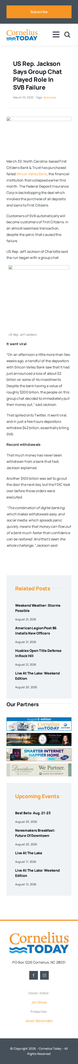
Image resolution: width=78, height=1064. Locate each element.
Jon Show (39, 1002)
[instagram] (44, 975)
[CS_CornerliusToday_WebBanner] (39, 734)
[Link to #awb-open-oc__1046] (67, 35)
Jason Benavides (39, 1020)
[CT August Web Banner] (39, 719)
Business (50, 97)
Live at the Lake (28, 853)
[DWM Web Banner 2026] (39, 765)
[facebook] (33, 975)
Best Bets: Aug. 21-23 (32, 813)
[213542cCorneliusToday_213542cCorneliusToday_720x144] (39, 750)
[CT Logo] (21, 30)
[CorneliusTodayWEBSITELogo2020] (39, 933)
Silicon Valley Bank (31, 174)
